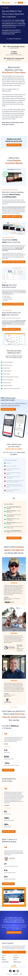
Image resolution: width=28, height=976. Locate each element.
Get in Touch (14, 952)
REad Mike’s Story (8, 770)
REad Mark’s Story (8, 883)
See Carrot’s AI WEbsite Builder (12, 216)
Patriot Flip (11, 859)
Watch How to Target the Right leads (13, 261)
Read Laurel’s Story (8, 831)
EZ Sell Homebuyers (7, 746)
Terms (21, 974)
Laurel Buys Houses (7, 808)
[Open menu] (25, 2)
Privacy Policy (15, 974)
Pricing (20, 2)
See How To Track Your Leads (11, 329)
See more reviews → (14, 707)
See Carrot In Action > (14, 145)
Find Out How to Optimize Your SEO (12, 304)
